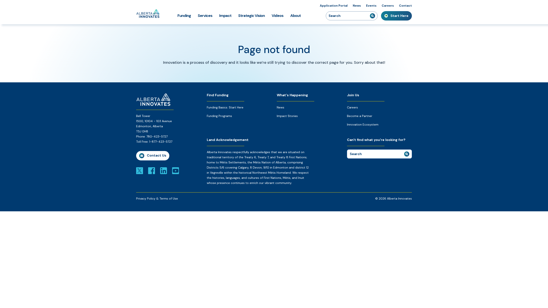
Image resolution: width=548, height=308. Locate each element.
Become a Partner (359, 116)
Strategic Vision (251, 15)
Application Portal (334, 5)
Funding (184, 15)
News (357, 5)
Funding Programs (219, 116)
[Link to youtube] (175, 170)
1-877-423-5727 (160, 142)
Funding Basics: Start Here (225, 107)
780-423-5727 (157, 136)
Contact (405, 5)
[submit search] (372, 15)
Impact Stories (287, 116)
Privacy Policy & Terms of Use (157, 198)
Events (371, 5)
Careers (388, 5)
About (295, 15)
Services (205, 15)
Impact (225, 15)
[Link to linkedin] (163, 170)
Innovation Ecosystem (362, 124)
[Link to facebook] (151, 170)
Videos (277, 15)
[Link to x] (139, 170)
